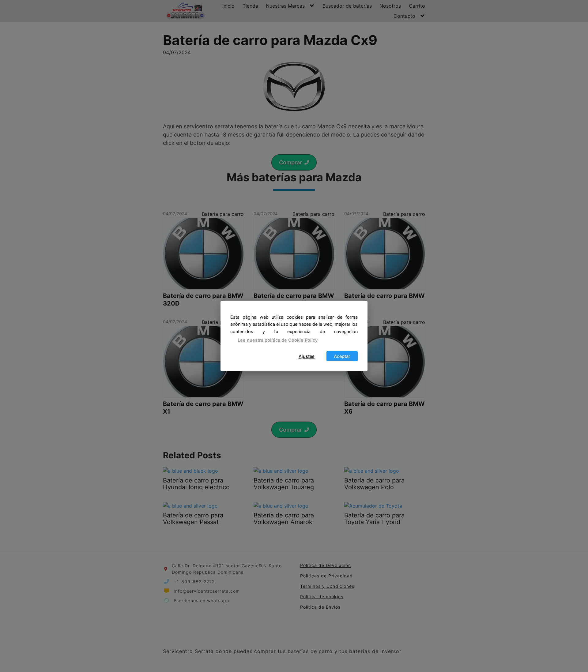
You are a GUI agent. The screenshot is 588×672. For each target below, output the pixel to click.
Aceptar (342, 356)
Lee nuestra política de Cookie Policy (278, 340)
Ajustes (307, 356)
